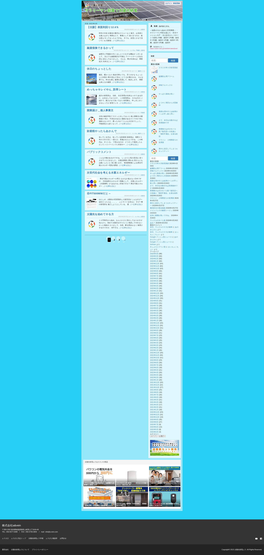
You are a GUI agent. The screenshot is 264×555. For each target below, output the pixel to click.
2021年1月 (154, 409)
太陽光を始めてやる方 (100, 214)
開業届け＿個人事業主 (100, 110)
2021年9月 (154, 390)
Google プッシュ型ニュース (161, 237)
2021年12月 (154, 382)
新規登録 (176, 3)
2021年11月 (154, 385)
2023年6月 (154, 338)
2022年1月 (154, 380)
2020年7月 (154, 424)
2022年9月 (154, 360)
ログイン (168, 3)
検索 (173, 60)
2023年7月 (154, 335)
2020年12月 (154, 412)
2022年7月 (154, 365)
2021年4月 (154, 402)
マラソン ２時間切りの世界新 (162, 198)
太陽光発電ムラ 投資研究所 (132, 20)
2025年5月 (154, 281)
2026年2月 (154, 259)
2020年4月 (154, 432)
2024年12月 (154, 293)
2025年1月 (154, 291)
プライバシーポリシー (40, 549)
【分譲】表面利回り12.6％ (103, 27)
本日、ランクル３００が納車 (161, 227)
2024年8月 (154, 303)
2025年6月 (154, 278)
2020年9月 (154, 419)
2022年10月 (154, 358)
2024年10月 (154, 298)
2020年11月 (154, 414)
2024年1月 (154, 320)
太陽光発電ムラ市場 (110, 20)
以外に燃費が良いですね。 (160, 215)
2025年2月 (154, 288)
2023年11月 (154, 325)
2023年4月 (154, 343)
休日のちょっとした (99, 68)
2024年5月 (154, 310)
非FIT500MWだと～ (99, 193)
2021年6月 (154, 397)
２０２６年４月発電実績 (168, 67)
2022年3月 (154, 375)
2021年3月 (154, 405)
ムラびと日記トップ (91, 20)
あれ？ (152, 223)
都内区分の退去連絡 (158, 208)
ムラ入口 (5, 538)
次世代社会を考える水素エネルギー (108, 172)
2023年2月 (154, 348)
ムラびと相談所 (51, 538)
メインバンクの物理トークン (161, 210)
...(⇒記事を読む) (118, 40)
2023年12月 (154, 323)
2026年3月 (154, 256)
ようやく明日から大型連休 (160, 176)
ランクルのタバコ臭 (158, 220)
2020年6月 (154, 427)
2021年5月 (154, 400)
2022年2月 (154, 377)
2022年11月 (154, 355)
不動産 (138, 50)
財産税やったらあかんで (102, 131)
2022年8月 (154, 362)
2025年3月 (154, 286)
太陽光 (142, 29)
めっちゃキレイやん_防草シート (107, 89)
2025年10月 (154, 268)
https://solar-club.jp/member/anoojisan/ (164, 48)
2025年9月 (154, 271)
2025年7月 (154, 276)
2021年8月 (154, 392)
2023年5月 (154, 340)
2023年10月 (154, 328)
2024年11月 (154, 296)
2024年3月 (154, 315)
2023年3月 (154, 345)
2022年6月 (154, 367)
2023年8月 (154, 333)
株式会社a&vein (11, 525)
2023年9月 (154, 330)
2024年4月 (154, 313)
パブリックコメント (99, 151)
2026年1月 (154, 261)
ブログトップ (152, 20)
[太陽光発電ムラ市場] (164, 455)
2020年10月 (154, 417)
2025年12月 (154, 263)
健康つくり (141, 71)
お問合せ (63, 538)
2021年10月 (154, 387)
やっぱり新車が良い (166, 94)
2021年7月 (154, 395)
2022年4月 (154, 372)
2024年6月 (154, 308)
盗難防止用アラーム (166, 76)
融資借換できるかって (100, 47)
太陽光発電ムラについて (20, 549)
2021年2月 (154, 407)
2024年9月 (154, 301)
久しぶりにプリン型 (158, 247)
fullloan (153, 244)
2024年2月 (154, 318)
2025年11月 (154, 266)
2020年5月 (154, 429)
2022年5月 (154, 370)
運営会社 (5, 549)
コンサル (132, 50)
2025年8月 (154, 273)
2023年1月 (154, 350)
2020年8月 (154, 422)
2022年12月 (154, 353)
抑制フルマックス (166, 85)
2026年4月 (154, 254)
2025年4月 (154, 283)
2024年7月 (154, 306)
